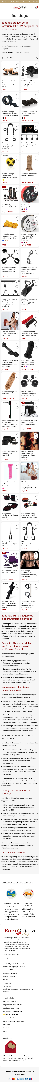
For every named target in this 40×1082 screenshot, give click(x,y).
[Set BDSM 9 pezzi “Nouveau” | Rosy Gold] (10, 194)
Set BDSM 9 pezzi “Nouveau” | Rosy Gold (10, 206)
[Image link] (20, 932)
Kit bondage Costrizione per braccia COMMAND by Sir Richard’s (29, 573)
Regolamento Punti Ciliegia (12, 1005)
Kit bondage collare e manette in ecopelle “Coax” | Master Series (29, 515)
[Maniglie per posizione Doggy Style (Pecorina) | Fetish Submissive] (29, 288)
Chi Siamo (6, 1025)
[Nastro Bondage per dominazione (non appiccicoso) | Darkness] (29, 223)
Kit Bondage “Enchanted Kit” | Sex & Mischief (10, 515)
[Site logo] (20, 7)
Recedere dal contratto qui (12, 1011)
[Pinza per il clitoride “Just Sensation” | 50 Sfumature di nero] (10, 531)
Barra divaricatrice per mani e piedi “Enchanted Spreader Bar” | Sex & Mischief (10, 423)
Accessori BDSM (8, 970)
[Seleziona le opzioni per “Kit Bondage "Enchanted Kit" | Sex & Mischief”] (17, 496)
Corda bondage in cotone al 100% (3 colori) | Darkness (27, 362)
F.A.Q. (5, 1031)
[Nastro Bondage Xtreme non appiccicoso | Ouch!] (10, 163)
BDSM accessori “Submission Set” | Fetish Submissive (27, 544)
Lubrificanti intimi (9, 976)
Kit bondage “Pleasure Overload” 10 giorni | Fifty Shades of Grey (29, 422)
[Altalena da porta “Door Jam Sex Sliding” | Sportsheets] (10, 321)
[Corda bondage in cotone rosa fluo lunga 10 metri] (10, 471)
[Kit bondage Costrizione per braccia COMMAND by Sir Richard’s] (29, 560)
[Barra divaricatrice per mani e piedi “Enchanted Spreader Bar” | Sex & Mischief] (10, 410)
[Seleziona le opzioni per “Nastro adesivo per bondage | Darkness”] (36, 188)
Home (3, 46)
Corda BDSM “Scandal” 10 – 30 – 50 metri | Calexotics (29, 114)
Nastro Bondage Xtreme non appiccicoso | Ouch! (9, 176)
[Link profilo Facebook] (5, 957)
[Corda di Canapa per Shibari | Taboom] (29, 163)
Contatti (6, 1028)
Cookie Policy (7, 986)
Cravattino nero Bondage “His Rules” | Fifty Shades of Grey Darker (9, 604)
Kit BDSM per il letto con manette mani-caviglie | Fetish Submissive (28, 84)
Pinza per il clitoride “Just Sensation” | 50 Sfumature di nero (9, 544)
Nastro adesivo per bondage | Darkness (28, 206)
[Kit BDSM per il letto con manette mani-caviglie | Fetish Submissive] (29, 70)
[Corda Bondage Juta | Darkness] (10, 381)
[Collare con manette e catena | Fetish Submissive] (10, 441)
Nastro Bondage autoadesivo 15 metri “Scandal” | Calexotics (10, 114)
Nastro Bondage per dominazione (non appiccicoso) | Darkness (28, 237)
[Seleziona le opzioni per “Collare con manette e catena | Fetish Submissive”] (17, 434)
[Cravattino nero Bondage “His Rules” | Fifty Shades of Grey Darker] (10, 591)
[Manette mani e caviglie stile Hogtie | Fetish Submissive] (29, 381)
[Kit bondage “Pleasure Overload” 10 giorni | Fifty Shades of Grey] (29, 410)
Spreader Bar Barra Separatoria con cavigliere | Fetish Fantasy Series (28, 604)
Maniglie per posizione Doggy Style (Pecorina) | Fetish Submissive (29, 302)
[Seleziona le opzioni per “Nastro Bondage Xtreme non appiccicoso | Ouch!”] (17, 156)
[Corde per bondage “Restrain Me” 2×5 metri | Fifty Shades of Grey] (29, 321)
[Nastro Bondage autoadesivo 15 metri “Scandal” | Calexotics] (10, 101)
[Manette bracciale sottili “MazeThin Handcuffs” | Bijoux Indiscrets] (29, 441)
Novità (5, 980)
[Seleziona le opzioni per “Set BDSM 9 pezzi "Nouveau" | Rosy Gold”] (17, 188)
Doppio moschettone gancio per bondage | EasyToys (29, 269)
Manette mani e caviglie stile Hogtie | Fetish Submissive (28, 394)
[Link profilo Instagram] (7, 957)
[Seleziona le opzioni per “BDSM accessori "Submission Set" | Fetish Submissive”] (36, 525)
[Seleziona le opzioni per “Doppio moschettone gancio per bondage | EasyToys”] (36, 250)
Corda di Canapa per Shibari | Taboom (29, 175)
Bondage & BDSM (14, 46)
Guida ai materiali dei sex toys (13, 1021)
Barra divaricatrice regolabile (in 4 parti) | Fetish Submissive (29, 145)
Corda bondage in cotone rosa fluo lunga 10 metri (8, 484)
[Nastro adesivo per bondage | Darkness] (29, 194)
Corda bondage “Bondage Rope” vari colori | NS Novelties (9, 236)
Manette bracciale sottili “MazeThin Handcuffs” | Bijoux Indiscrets (28, 454)
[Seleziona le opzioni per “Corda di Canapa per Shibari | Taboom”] (36, 156)
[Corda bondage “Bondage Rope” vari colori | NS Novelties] (10, 223)
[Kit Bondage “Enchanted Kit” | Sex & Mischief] (10, 502)
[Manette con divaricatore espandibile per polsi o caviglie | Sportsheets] (29, 471)
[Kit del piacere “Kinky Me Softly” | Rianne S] (10, 560)
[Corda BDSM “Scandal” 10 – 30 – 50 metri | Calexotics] (29, 101)
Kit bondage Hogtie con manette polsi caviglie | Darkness (9, 269)
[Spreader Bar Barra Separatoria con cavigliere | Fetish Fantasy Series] (29, 591)
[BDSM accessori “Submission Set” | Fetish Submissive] (29, 531)
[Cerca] (32, 8)
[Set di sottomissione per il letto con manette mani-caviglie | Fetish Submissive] (10, 288)
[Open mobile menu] (2, 8)
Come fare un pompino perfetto (14, 967)
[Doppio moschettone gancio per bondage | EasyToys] (29, 257)
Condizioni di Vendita (10, 1001)
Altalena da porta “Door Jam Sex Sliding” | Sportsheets (10, 334)
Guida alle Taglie (8, 1018)
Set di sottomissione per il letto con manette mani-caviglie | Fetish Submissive (9, 303)
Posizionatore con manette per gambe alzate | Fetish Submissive (9, 146)
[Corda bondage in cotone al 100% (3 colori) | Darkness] (29, 350)
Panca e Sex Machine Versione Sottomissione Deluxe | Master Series (10, 84)
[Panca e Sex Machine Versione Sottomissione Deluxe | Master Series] (10, 70)
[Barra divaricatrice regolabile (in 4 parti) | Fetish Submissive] (29, 132)
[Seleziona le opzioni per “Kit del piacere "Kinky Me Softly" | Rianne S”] (17, 553)
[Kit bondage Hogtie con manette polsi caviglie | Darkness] (10, 257)
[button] (2, 903)
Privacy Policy (7, 983)
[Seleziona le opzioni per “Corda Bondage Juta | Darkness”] (17, 374)
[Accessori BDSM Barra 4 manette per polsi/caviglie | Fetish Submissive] (10, 350)
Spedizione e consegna (11, 1008)
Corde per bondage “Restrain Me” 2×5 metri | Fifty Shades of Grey (29, 334)
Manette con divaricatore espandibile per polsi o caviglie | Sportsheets (29, 485)
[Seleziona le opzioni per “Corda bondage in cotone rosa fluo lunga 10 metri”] (17, 465)
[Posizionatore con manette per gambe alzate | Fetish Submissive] (10, 132)
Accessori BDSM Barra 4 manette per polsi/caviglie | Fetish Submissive (10, 363)
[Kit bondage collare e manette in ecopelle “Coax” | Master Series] (29, 502)
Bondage (27, 46)
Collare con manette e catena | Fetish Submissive (10, 453)
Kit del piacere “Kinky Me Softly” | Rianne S (9, 572)
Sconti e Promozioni (10, 973)
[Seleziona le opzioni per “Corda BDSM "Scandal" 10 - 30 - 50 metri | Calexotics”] (36, 94)
